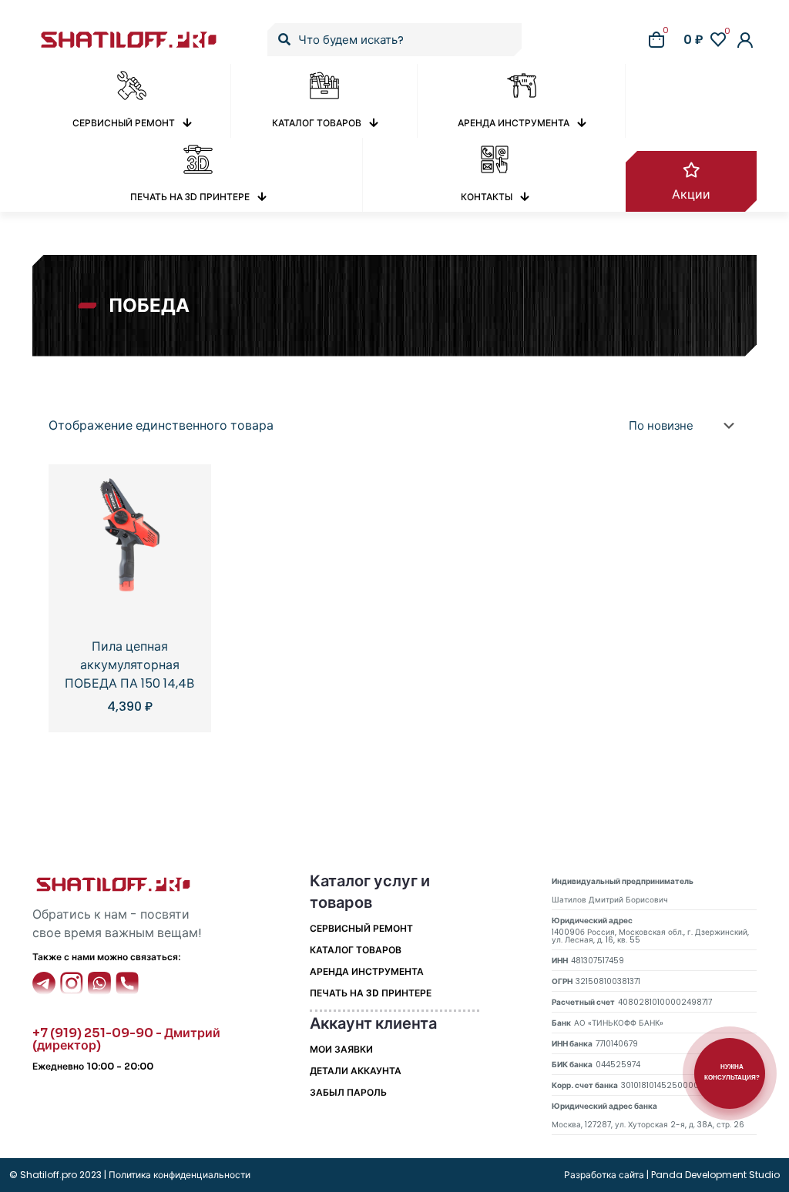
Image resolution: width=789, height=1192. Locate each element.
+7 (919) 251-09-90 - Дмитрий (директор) (126, 1039)
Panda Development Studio (715, 1174)
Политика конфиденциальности (178, 1174)
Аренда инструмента (367, 971)
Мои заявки (341, 1049)
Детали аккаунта (355, 1070)
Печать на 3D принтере (370, 992)
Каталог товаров (355, 949)
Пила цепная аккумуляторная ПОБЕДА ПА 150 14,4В (129, 665)
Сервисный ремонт (361, 928)
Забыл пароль (348, 1092)
